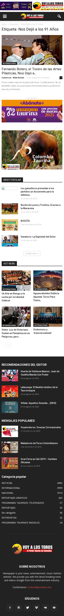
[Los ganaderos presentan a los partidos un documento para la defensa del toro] (10, 192)
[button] (59, 16)
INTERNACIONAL (9, 63)
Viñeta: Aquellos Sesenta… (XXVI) (38, 403)
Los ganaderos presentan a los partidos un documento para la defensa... (37, 191)
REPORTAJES (8, 507)
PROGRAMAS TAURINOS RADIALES (21, 522)
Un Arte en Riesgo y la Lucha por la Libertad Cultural (13, 297)
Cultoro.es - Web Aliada (13, 77)
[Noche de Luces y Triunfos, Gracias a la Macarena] (10, 209)
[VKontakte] (45, 607)
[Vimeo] (36, 607)
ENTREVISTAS (9, 517)
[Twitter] (27, 607)
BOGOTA (25, 221)
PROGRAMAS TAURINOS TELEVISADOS (23, 502)
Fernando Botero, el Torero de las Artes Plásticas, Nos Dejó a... (31, 71)
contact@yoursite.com (39, 587)
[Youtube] (54, 607)
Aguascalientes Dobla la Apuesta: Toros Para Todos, (46, 297)
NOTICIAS (7, 483)
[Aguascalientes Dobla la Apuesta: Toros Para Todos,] (48, 280)
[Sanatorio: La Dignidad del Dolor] (10, 240)
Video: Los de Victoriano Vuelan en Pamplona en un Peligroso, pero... (16, 333)
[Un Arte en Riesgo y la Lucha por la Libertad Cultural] (16, 280)
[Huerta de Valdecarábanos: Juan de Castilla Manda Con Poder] (10, 375)
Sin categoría (8, 512)
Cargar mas (30, 253)
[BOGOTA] (10, 225)
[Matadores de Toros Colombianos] (10, 447)
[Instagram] (18, 607)
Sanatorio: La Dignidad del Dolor (38, 236)
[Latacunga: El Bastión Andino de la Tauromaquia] (10, 391)
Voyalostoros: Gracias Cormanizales (41, 427)
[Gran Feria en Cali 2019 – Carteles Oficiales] (10, 463)
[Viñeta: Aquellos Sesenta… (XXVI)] (10, 407)
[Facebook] (10, 607)
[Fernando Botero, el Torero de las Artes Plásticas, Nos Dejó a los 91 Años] (32, 50)
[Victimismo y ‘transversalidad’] (48, 317)
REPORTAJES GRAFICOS (14, 497)
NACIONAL (7, 492)
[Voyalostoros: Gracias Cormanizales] (10, 431)
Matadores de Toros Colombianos (39, 443)
